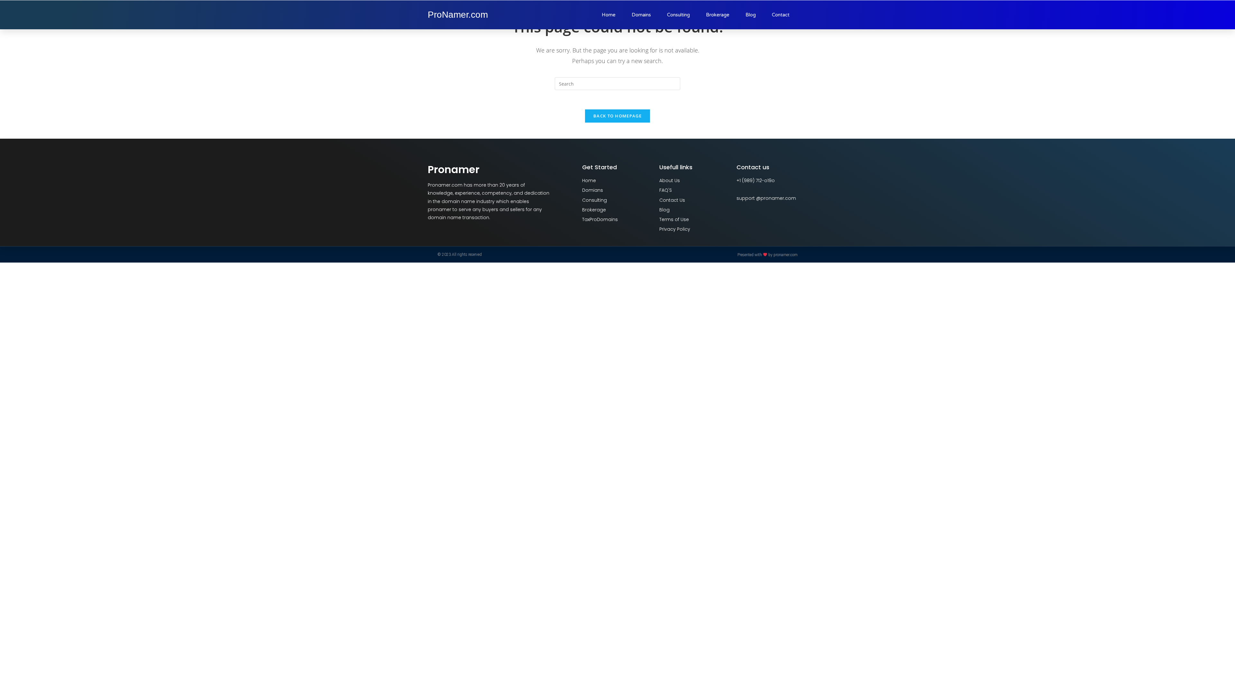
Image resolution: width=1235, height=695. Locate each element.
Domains (641, 15)
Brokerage (717, 15)
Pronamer (454, 169)
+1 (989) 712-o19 (754, 180)
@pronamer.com (776, 198)
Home (609, 15)
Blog (751, 15)
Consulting (678, 15)
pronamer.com (785, 255)
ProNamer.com (458, 15)
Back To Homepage (617, 116)
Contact (781, 15)
